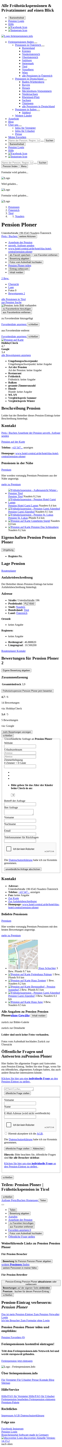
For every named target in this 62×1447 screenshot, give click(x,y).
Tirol (24, 66)
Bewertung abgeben (19, 258)
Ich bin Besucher (25, 1320)
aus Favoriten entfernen (21, 1226)
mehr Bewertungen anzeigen (17, 732)
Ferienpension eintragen (42, 1399)
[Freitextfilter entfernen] (42, 141)
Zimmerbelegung (13, 759)
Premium (6, 469)
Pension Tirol (15, 496)
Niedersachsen (30, 94)
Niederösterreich (31, 54)
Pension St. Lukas (18, 517)
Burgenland (28, 48)
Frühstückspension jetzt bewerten (27, 691)
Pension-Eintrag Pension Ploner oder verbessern (31, 1283)
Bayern (26, 84)
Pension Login (16, 21)
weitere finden (15, 1264)
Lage (11, 287)
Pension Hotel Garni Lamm (23, 505)
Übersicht (13, 284)
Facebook (7, 1428)
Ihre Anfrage (11, 807)
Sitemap (5, 1382)
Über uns (13, 124)
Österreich (21, 613)
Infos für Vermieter (25, 127)
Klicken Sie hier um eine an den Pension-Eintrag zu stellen (29, 1080)
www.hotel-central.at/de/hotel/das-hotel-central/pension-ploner (30, 250)
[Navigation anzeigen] (2, 1204)
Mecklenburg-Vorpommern (37, 91)
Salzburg (27, 60)
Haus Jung (37, 1002)
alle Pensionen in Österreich (37, 75)
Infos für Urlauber (25, 131)
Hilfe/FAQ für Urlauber (42, 1396)
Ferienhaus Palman (41, 974)
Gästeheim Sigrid (40, 520)
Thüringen (27, 103)
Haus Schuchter (47, 968)
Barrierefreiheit (17, 18)
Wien (25, 72)
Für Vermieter (9, 1379)
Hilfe (11, 24)
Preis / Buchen (9, 236)
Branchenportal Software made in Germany (25, 1436)
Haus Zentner (38, 980)
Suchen (49, 140)
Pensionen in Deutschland (29, 78)
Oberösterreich (30, 57)
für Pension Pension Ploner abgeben (27, 1261)
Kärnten (26, 51)
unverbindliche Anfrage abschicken (23, 869)
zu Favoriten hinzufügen (22, 1223)
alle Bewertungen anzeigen (16, 355)
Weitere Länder (23, 115)
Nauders (20, 606)
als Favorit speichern (20, 255)
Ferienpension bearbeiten (15, 1399)
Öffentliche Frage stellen (21, 1236)
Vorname (9, 817)
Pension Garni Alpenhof (21, 511)
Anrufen (12, 1216)
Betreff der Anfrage (14, 800)
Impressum (7, 1415)
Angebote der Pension (20, 242)
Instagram (18, 1428)
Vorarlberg (28, 69)
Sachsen (26, 100)
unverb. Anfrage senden (21, 245)
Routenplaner (8, 570)
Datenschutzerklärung (21, 860)
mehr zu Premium (11, 484)
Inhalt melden (16, 272)
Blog (11, 121)
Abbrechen (38, 1148)
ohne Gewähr (20, 1015)
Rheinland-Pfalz (31, 97)
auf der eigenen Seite (26, 1288)
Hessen (26, 88)
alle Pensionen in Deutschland (38, 106)
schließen (33, 324)
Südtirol (26, 112)
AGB (40, 1133)
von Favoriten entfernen (46, 255)
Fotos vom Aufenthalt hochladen (26, 262)
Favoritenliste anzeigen (14, 324)
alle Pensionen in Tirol (13, 299)
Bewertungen (16, 293)
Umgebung (8, 550)
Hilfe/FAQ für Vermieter (15, 1396)
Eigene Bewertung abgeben (16, 670)
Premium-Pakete (10, 1402)
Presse (18, 134)
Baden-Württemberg (33, 81)
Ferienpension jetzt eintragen (17, 1360)
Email (7, 830)
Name (7, 1106)
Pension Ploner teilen (19, 265)
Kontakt (21, 651)
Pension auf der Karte (13, 441)
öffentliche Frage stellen (17, 1093)
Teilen (13, 1210)
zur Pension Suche (11, 302)
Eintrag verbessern (19, 269)
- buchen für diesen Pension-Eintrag (26, 1291)
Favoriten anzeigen (19, 1230)
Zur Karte (13, 898)
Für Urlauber (24, 1379)
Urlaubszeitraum (13, 749)
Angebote (13, 118)
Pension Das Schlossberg (45, 527)
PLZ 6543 (29, 603)
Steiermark (28, 63)
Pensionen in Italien (26, 109)
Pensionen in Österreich (28, 45)
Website (8, 743)
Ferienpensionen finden (21, 41)
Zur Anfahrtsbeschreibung (22, 901)
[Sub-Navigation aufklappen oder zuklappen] (35, 42)
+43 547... (17, 447)
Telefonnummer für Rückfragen (21, 837)
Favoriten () (13, 1337)
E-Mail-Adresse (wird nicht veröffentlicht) (27, 1113)
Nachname (10, 824)
